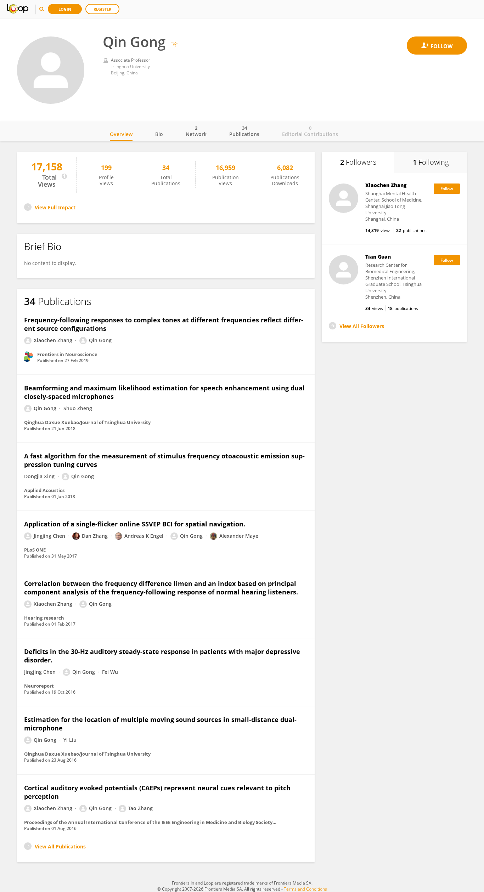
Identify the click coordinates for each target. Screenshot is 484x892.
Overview (121, 134)
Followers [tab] (358, 162)
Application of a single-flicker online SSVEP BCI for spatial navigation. (134, 524)
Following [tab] (431, 162)
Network (196, 131)
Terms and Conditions (305, 889)
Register (102, 9)
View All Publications (60, 846)
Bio (159, 134)
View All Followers (361, 326)
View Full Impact (55, 207)
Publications (244, 131)
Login (64, 9)
